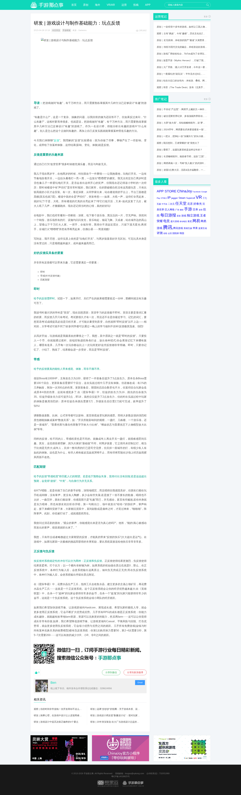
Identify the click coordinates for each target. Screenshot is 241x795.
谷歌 (165, 233)
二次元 (171, 204)
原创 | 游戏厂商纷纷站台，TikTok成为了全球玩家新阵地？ (182, 53)
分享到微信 (111, 672)
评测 (160, 233)
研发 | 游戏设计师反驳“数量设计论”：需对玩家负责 (115, 715)
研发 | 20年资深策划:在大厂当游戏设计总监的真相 (115, 721)
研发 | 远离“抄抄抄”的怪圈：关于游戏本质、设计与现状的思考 (115, 709)
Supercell (190, 198)
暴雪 (200, 210)
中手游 (164, 204)
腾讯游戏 (178, 228)
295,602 (143, 30)
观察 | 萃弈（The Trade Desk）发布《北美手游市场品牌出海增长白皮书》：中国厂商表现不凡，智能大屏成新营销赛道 (182, 87)
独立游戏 (193, 215)
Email (140, 682)
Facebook (197, 192)
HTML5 (164, 198)
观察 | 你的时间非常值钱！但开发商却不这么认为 (59, 709)
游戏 (183, 215)
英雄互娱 (188, 228)
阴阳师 (175, 233)
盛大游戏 (175, 221)
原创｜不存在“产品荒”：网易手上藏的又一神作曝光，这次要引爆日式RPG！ (182, 109)
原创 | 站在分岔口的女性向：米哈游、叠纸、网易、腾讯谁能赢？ (182, 80)
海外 (97, 4)
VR (199, 197)
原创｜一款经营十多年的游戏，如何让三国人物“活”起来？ (182, 26)
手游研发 (66, 30)
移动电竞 (183, 221)
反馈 (56, 140)
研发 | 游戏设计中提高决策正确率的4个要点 (56, 721)
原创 (85, 4)
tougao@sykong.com (134, 773)
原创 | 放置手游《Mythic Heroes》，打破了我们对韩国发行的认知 (182, 60)
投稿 (136, 4)
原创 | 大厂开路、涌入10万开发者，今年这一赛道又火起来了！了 (182, 67)
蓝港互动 (202, 228)
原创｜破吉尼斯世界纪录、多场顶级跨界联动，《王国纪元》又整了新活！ (182, 116)
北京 (190, 203)
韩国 (182, 233)
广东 (177, 210)
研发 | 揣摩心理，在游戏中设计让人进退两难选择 (59, 715)
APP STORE (166, 191)
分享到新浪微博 (135, 672)
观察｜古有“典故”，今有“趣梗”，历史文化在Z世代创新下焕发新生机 (182, 33)
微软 (181, 210)
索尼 (190, 221)
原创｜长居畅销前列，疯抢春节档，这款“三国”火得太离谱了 (182, 156)
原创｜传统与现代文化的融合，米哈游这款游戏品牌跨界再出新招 (182, 47)
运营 (124, 4)
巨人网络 (170, 209)
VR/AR (111, 4)
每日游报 (168, 215)
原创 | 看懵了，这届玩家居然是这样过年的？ (179, 149)
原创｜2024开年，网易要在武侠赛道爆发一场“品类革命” (182, 129)
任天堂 (181, 203)
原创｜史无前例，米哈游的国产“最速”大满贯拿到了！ (182, 40)
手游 (188, 209)
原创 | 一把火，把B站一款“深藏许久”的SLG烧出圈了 (182, 136)
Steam (182, 197)
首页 (74, 4)
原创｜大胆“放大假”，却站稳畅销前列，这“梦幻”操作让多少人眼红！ (182, 122)
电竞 (166, 221)
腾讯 (167, 227)
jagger (174, 198)
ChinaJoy (184, 191)
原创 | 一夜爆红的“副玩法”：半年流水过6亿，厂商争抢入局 (182, 74)
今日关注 (56, 30)
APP (148, 4)
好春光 (197, 203)
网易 (196, 221)
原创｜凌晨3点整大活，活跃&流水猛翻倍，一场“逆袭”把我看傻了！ (182, 170)
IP (169, 197)
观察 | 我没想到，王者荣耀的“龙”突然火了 (178, 143)
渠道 (179, 216)
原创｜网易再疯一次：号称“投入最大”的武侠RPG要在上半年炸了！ (182, 163)
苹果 (195, 228)
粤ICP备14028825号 (120, 776)
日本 (195, 209)
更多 (206, 16)
